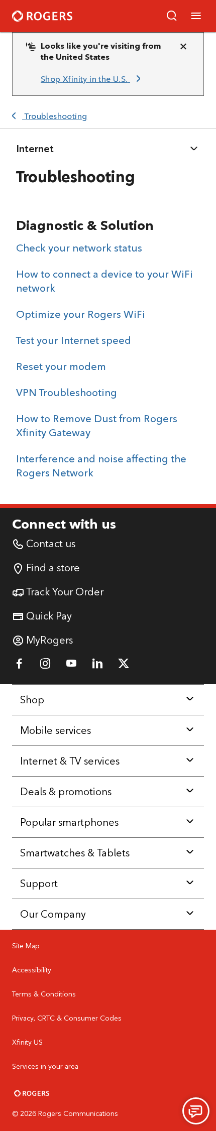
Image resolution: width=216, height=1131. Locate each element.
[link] (92, 79)
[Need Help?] (196, 1111)
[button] (172, 16)
